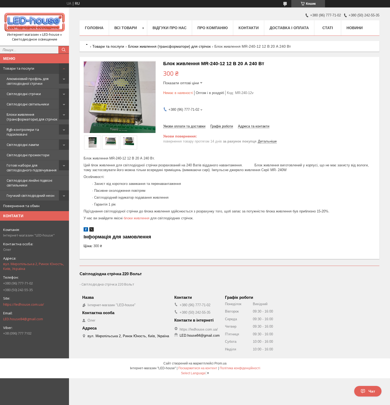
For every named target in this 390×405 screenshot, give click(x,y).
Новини (354, 28)
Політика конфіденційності (240, 368)
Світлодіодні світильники (28, 104)
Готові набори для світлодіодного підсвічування (32, 167)
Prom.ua (220, 363)
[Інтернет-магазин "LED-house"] (34, 21)
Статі (327, 28)
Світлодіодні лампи (23, 144)
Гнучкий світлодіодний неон (30, 195)
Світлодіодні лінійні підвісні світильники (29, 183)
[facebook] (86, 230)
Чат (372, 391)
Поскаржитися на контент (197, 368)
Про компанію (212, 28)
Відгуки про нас (170, 28)
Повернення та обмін (21, 205)
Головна (94, 28)
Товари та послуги (18, 68)
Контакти (249, 28)
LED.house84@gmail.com (23, 319)
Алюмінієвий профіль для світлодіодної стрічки (28, 81)
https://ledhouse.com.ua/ (23, 304)
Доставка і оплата (289, 28)
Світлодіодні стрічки (24, 93)
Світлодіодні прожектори (28, 155)
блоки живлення (136, 218)
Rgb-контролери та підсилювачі (23, 132)
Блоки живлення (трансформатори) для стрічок (32, 117)
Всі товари (125, 28)
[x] (91, 230)
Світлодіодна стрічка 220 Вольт (107, 284)
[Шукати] (63, 50)
